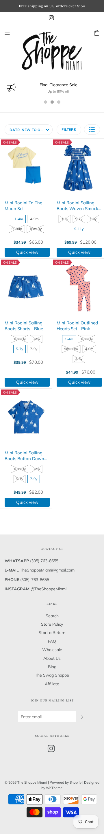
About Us (52, 658)
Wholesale (52, 649)
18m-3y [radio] (35, 229)
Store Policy (52, 624)
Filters (69, 129)
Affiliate (52, 683)
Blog (52, 666)
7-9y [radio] (92, 219)
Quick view (27, 252)
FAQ (52, 641)
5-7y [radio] (78, 219)
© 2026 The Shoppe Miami (26, 782)
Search (52, 615)
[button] (92, 129)
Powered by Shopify (65, 782)
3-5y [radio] (64, 219)
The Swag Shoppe (52, 675)
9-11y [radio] (78, 229)
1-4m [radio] (18, 219)
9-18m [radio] (17, 229)
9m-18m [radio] (71, 349)
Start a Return (52, 632)
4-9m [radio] (34, 219)
